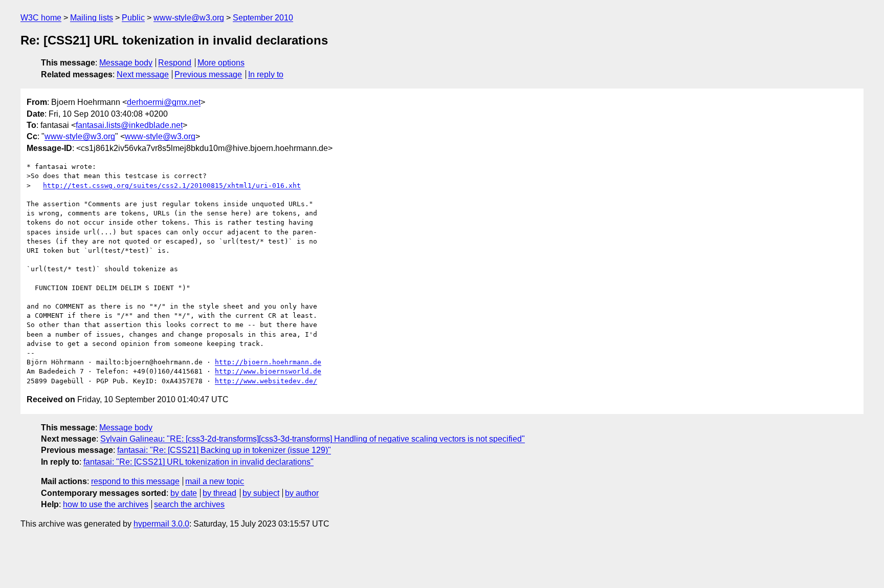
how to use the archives (105, 504)
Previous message (208, 74)
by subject (260, 493)
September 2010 (263, 17)
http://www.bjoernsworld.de (268, 371)
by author (302, 493)
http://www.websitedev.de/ (266, 381)
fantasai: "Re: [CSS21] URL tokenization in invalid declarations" (198, 462)
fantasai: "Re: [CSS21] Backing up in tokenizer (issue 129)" (224, 450)
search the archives (189, 504)
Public (133, 17)
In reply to (265, 74)
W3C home (40, 17)
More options (221, 62)
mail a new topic (214, 481)
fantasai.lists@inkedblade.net (129, 125)
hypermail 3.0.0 (161, 523)
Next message (143, 74)
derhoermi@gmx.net (164, 102)
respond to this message (135, 481)
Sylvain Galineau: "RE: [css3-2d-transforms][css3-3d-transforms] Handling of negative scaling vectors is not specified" (312, 438)
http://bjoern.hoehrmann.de (268, 362)
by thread (219, 493)
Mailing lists (91, 17)
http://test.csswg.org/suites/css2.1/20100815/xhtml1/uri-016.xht (172, 185)
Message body (125, 62)
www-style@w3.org (188, 17)
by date (183, 493)
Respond (174, 62)
